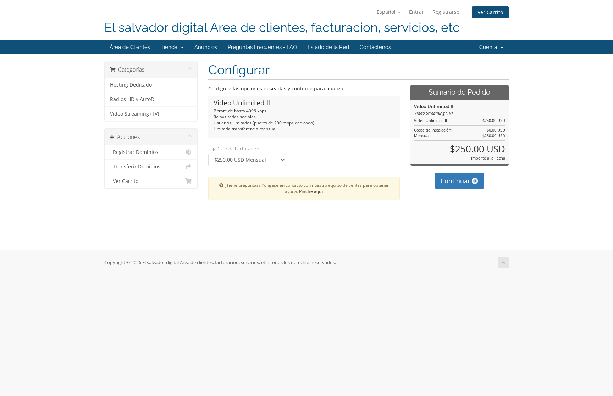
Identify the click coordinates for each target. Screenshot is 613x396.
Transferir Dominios (135, 166)
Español (387, 12)
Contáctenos (375, 47)
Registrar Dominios (134, 152)
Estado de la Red (328, 47)
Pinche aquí (311, 191)
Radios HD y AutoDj (133, 99)
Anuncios (205, 47)
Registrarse (445, 12)
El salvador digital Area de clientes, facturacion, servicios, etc (282, 27)
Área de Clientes (130, 47)
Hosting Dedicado (131, 85)
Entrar (416, 12)
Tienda (170, 47)
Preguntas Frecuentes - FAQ (262, 47)
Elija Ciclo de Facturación (233, 148)
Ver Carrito (490, 12)
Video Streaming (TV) (134, 114)
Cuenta (489, 47)
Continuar (456, 181)
